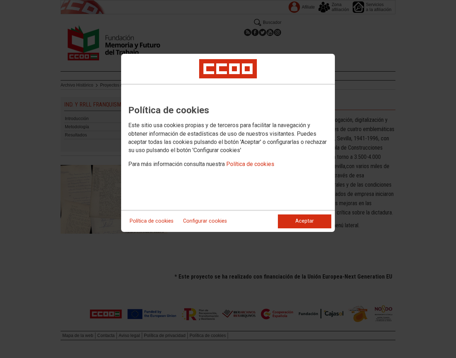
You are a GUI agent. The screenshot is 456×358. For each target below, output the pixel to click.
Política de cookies (250, 164)
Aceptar (304, 221)
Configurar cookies (205, 221)
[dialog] (228, 143)
